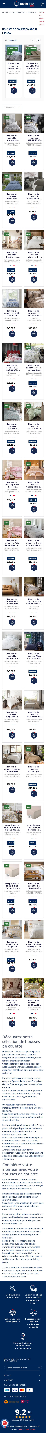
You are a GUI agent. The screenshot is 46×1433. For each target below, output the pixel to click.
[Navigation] (4, 4)
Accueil (5, 12)
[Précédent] (32, 40)
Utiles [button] (7, 1375)
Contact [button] (9, 1380)
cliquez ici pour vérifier (26, 1429)
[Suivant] (38, 40)
